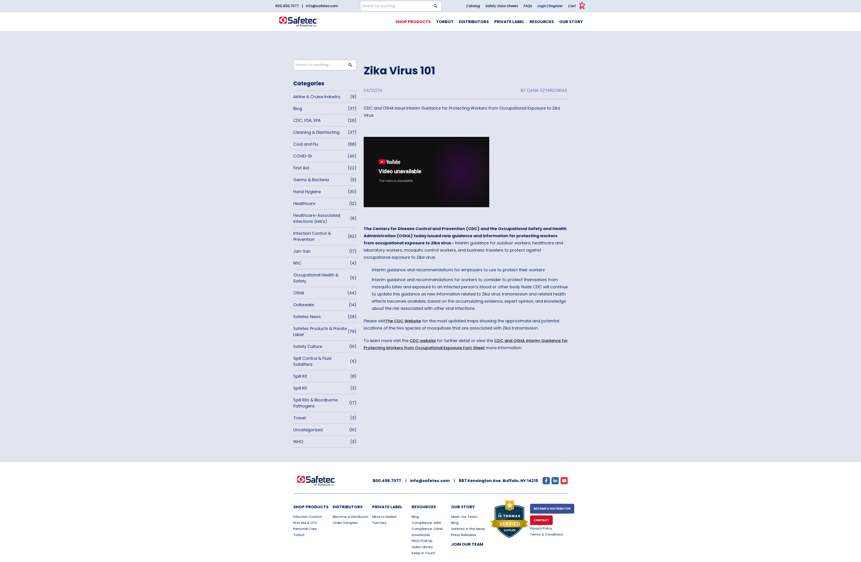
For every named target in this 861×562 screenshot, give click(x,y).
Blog (297, 108)
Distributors (474, 21)
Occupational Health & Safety (315, 278)
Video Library (422, 547)
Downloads (421, 534)
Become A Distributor (350, 516)
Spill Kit (300, 376)
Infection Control (307, 516)
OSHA (298, 293)
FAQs (528, 6)
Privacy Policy (541, 528)
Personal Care (305, 528)
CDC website (423, 340)
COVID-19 (302, 156)
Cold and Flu (305, 144)
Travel (299, 418)
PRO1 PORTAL (422, 540)
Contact (541, 520)
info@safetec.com (322, 6)
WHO (298, 441)
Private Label (509, 21)
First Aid (301, 168)
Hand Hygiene (307, 191)
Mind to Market (384, 516)
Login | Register (550, 6)
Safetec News (307, 316)
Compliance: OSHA (427, 528)
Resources (542, 21)
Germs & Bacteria (311, 180)
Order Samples (345, 522)
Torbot (445, 21)
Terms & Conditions (546, 534)
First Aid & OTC (305, 522)
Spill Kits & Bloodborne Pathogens (315, 403)
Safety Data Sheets (501, 6)
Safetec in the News (468, 528)
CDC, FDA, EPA (307, 120)
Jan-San (302, 251)
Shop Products (413, 21)
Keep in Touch (423, 553)
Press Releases (463, 534)
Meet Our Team (464, 516)
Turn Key (379, 522)
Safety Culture (307, 346)
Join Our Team (467, 544)
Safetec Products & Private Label (320, 331)
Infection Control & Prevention (312, 236)
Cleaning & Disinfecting (316, 132)
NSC (297, 263)
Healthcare (304, 203)
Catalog (473, 6)
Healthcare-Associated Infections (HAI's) (316, 218)
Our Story (571, 21)
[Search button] (436, 6)
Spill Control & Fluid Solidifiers (312, 361)
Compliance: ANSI (426, 522)
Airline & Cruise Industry (316, 96)
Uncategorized (308, 430)
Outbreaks (303, 305)
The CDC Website (403, 321)
